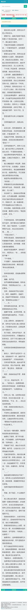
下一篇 (24, 18)
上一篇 (3, 18)
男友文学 (3, 1)
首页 (3, 10)
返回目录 (14, 18)
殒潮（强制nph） (15, 10)
